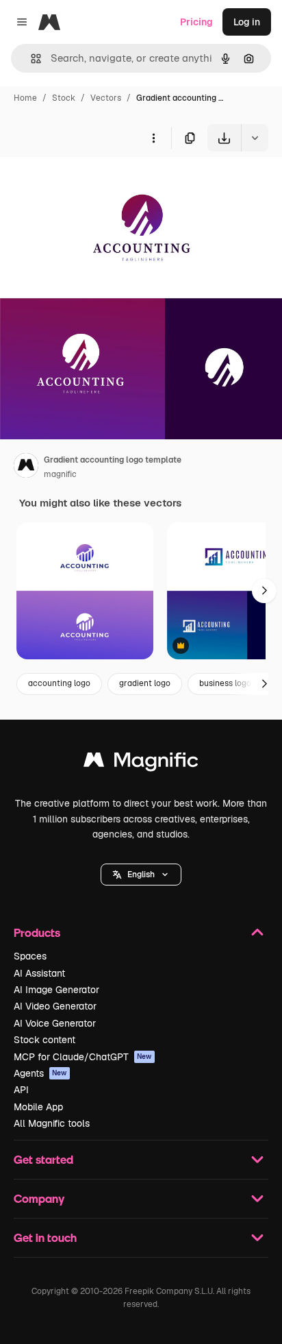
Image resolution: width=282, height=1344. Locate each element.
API (21, 1090)
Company (39, 1198)
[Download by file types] (254, 137)
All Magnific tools (52, 1123)
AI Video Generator (55, 1006)
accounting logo (59, 683)
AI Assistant (39, 973)
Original (87, 183)
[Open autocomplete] (30, 58)
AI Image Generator (56, 989)
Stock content (44, 1040)
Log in (246, 22)
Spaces (30, 956)
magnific (60, 474)
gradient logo (144, 683)
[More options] (153, 137)
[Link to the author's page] (26, 467)
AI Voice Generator (55, 1023)
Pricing (196, 22)
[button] (141, 874)
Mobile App (38, 1107)
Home (25, 98)
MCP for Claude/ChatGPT (83, 1057)
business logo (225, 683)
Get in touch (45, 1237)
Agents (40, 1073)
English (141, 874)
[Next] (264, 590)
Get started (43, 1159)
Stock (63, 98)
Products (37, 932)
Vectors (105, 98)
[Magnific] (141, 763)
